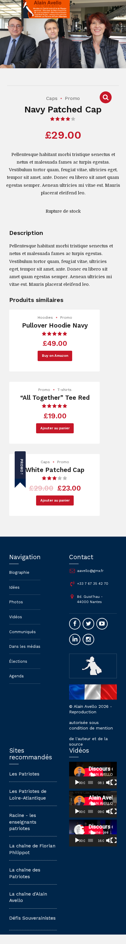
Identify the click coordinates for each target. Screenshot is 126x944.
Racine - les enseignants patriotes (22, 822)
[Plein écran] (114, 782)
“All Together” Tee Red (55, 397)
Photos (16, 602)
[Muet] (109, 782)
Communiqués (22, 632)
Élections (18, 661)
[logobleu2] (93, 665)
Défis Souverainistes (32, 918)
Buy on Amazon (55, 356)
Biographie (19, 572)
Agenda (16, 676)
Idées (14, 587)
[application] (93, 775)
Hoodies (45, 317)
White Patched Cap (54, 470)
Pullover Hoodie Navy (55, 325)
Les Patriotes (24, 774)
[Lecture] (77, 782)
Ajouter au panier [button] (55, 428)
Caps (51, 98)
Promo (72, 98)
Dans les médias (24, 646)
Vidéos (15, 617)
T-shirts (64, 390)
